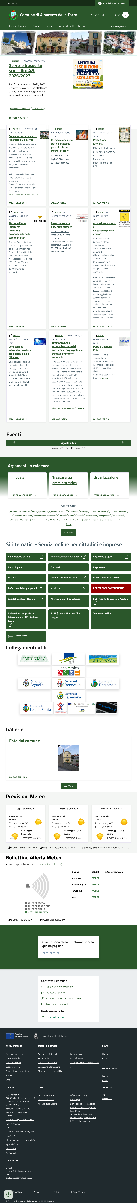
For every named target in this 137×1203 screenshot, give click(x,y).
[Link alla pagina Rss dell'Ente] (103, 1094)
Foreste (80, 515)
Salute (68, 524)
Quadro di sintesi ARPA (53, 919)
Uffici (8, 1079)
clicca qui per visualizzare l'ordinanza (68, 408)
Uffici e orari (11, 1148)
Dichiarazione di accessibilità (82, 1103)
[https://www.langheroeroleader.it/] (68, 659)
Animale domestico (58, 511)
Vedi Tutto (68, 786)
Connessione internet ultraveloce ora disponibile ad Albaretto (20, 352)
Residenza (77, 520)
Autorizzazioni (44, 1058)
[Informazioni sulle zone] (50, 864)
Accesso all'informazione (20, 511)
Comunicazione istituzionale (45, 515)
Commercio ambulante (23, 515)
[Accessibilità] (8, 1194)
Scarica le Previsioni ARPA (24, 847)
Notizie (105, 1054)
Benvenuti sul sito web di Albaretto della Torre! (23, 138)
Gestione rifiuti (91, 515)
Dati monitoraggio (14, 1191)
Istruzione (14, 520)
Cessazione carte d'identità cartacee (61, 225)
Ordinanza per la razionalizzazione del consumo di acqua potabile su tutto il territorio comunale (67, 350)
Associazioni (73, 511)
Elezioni (71, 515)
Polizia (68, 520)
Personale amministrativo (17, 1071)
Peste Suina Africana (99, 141)
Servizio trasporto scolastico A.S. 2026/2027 (25, 70)
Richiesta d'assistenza (80, 1121)
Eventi (105, 1080)
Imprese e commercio (79, 1054)
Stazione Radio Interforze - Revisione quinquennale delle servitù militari (19, 230)
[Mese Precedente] (14, 442)
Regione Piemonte (15, 3)
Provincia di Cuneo (46, 1099)
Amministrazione (17, 26)
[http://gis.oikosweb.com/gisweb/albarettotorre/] (34, 659)
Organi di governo (14, 1066)
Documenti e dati (13, 1058)
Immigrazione (104, 515)
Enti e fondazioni (13, 1062)
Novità (36, 26)
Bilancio (83, 511)
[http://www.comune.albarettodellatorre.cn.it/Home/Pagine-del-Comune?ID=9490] (81, 708)
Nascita (60, 520)
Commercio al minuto (118, 511)
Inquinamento (118, 515)
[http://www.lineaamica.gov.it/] (68, 671)
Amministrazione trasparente (83, 1107)
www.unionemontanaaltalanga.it (23, 194)
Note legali (75, 1099)
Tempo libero (96, 520)
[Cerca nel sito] (124, 15)
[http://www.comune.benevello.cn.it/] (68, 683)
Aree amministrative (15, 1054)
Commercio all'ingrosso (98, 511)
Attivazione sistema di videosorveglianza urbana (104, 229)
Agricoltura (43, 511)
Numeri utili (11, 1152)
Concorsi (62, 515)
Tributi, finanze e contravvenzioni (84, 1064)
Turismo (124, 520)
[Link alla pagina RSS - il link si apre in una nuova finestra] (102, 15)
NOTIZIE (15, 61)
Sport (86, 520)
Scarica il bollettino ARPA (23, 919)
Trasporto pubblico (110, 520)
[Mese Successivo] (122, 442)
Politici (9, 1075)
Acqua (34, 511)
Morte (52, 520)
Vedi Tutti (68, 532)
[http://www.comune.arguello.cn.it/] (34, 683)
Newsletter (107, 1098)
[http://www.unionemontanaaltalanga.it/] (102, 659)
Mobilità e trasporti (78, 1058)
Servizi (49, 26)
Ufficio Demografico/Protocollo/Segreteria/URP (20, 1142)
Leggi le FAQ (75, 1110)
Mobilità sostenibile (40, 520)
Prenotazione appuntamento (83, 1117)
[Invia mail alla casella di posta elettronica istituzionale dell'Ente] (20, 1121)
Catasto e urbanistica (47, 1062)
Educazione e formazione (49, 1066)
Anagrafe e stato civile (48, 1054)
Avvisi (104, 1058)
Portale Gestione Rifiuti (102, 348)
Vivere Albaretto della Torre (72, 26)
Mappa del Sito (78, 1191)
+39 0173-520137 (22, 1108)
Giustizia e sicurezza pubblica (50, 1071)
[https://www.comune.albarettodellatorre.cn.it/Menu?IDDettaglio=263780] (106, 708)
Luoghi (105, 1076)
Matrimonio (24, 520)
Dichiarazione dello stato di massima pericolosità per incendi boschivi (62, 145)
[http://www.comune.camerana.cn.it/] (68, 696)
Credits (56, 1191)
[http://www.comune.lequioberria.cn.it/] (36, 708)
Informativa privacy (78, 1095)
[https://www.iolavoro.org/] (60, 708)
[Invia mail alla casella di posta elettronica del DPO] (18, 1171)
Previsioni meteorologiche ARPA (59, 847)
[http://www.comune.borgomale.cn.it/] (102, 683)
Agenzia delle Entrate (47, 1103)
